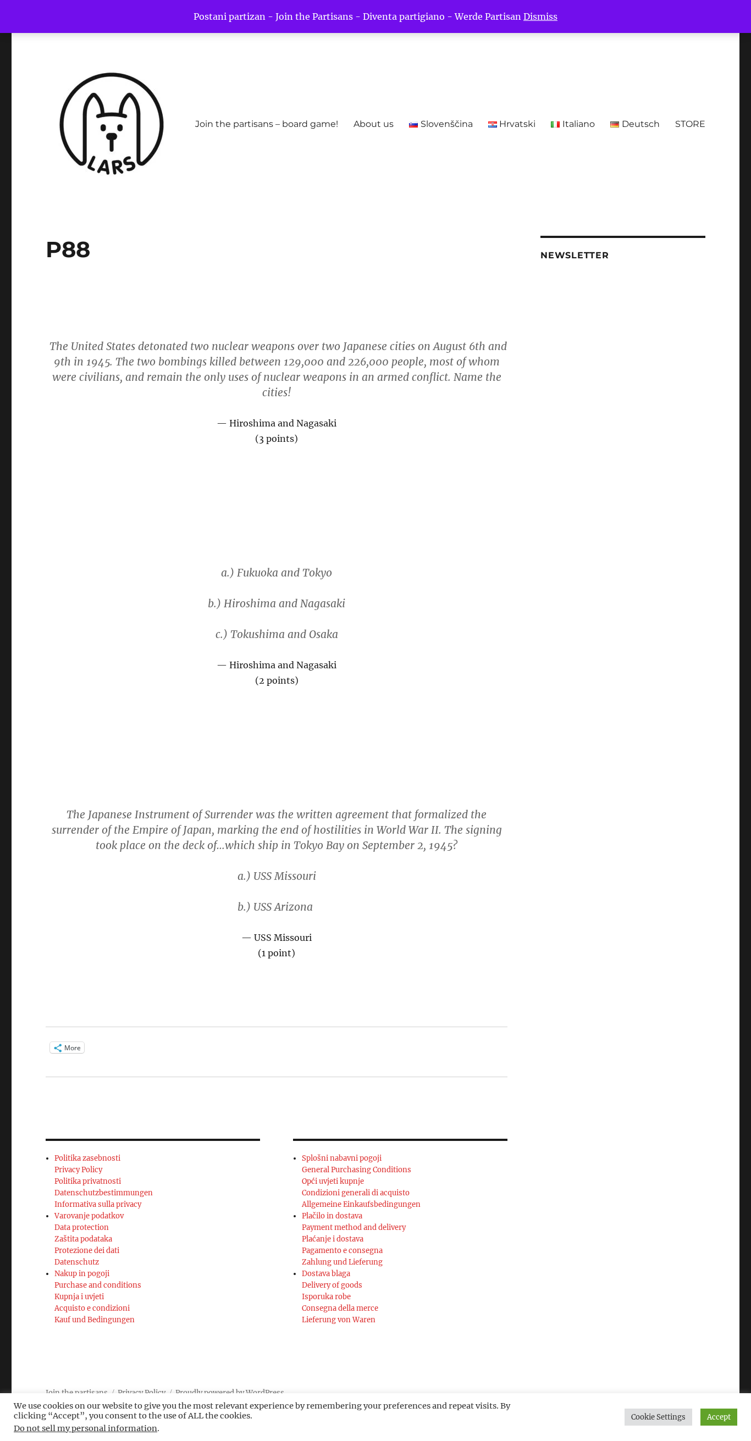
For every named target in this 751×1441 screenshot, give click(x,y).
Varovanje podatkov (89, 1216)
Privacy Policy (78, 1169)
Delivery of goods (332, 1285)
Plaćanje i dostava (332, 1239)
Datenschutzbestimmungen (103, 1193)
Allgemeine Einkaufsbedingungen (361, 1204)
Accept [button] (719, 1417)
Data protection (81, 1227)
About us (374, 124)
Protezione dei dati (86, 1250)
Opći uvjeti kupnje (333, 1181)
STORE (690, 124)
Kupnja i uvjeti (79, 1296)
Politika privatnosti (87, 1181)
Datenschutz (76, 1262)
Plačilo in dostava (332, 1216)
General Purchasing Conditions (356, 1169)
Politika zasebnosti (87, 1158)
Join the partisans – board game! (266, 124)
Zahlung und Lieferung (342, 1262)
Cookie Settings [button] (658, 1417)
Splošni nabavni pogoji (342, 1158)
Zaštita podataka (83, 1239)
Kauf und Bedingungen (94, 1319)
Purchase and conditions (97, 1285)
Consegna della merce (340, 1308)
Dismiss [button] (540, 16)
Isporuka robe (326, 1296)
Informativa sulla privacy (97, 1204)
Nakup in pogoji (81, 1273)
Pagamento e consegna (342, 1250)
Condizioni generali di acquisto (356, 1193)
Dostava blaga (326, 1273)
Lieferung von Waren (338, 1319)
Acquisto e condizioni (92, 1308)
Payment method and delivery (354, 1227)
